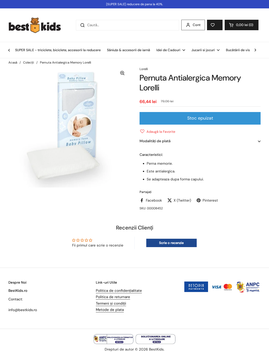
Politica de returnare (113, 297)
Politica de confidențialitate (119, 290)
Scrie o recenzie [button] (171, 243)
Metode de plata (110, 309)
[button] (241, 25)
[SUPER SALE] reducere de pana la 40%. (134, 4)
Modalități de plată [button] (155, 141)
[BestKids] (37, 25)
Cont (196, 25)
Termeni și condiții (111, 303)
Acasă (12, 62)
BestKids (156, 349)
